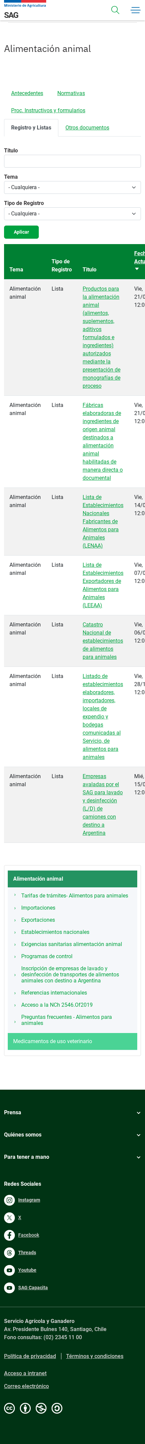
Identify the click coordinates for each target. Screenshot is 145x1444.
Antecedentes (27, 93)
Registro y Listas (31, 127)
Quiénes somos (22, 1134)
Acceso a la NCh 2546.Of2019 (57, 1005)
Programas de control (46, 956)
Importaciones (38, 908)
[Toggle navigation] (115, 10)
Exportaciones (38, 920)
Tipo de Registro (24, 203)
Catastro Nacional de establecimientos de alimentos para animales (103, 640)
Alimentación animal (38, 879)
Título (11, 150)
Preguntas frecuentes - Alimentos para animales (66, 1020)
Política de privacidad (30, 1356)
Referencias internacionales (54, 993)
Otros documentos (87, 127)
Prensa (12, 1112)
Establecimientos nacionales (55, 932)
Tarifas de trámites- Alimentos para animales (74, 895)
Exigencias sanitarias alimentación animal (71, 944)
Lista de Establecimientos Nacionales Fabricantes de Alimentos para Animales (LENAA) (103, 521)
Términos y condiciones (94, 1356)
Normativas (71, 93)
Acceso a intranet (25, 1373)
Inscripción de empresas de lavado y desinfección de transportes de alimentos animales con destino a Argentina (70, 974)
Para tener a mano (26, 1157)
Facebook (28, 1235)
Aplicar (21, 232)
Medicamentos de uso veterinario (52, 1041)
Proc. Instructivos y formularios (48, 110)
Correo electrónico (26, 1386)
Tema (11, 177)
